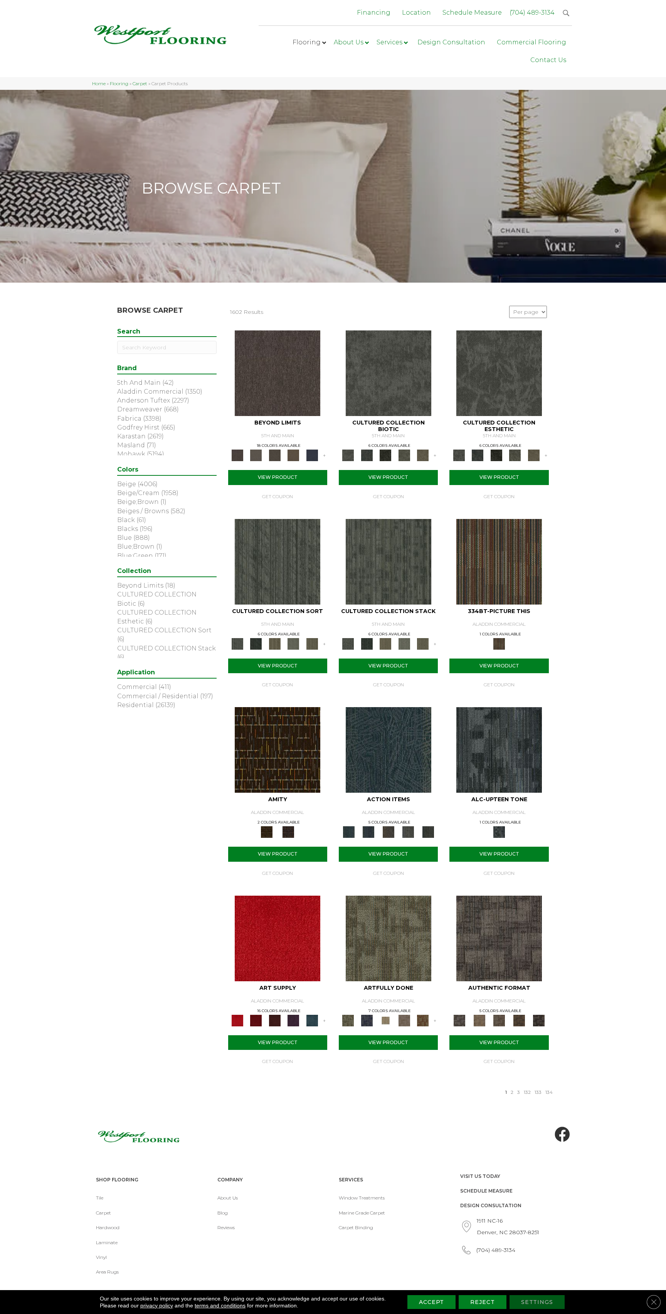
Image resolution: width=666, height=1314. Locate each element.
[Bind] (277, 561)
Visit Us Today (480, 1176)
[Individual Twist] (499, 1020)
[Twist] (312, 643)
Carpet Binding (356, 1227)
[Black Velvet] (288, 832)
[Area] (277, 373)
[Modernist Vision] (385, 1020)
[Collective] (385, 455)
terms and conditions (220, 1305)
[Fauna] (293, 455)
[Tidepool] (388, 749)
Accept (431, 1302)
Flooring (119, 83)
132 (527, 1092)
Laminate (107, 1242)
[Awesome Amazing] (404, 1020)
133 (538, 1092)
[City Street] (428, 832)
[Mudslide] (499, 561)
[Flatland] (312, 455)
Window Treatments (362, 1198)
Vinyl (101, 1257)
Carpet (140, 83)
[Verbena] (293, 1020)
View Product (278, 477)
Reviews (226, 1227)
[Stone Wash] (312, 1020)
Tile (99, 1198)
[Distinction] (423, 455)
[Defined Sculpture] (479, 1020)
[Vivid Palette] (423, 1020)
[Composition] (404, 455)
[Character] (366, 455)
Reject (482, 1302)
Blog (222, 1213)
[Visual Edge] (499, 938)
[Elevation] (274, 455)
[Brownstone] (388, 832)
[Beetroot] (274, 1020)
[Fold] (274, 643)
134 (549, 1092)
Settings (537, 1302)
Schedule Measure (486, 1191)
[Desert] (256, 455)
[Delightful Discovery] (388, 938)
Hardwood (107, 1227)
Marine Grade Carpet (362, 1213)
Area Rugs (107, 1272)
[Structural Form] (539, 1020)
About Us (227, 1198)
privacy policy (156, 1305)
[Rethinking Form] (519, 1020)
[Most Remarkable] (366, 1020)
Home (99, 83)
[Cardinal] (277, 938)
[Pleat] (293, 643)
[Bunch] (256, 643)
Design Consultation (490, 1205)
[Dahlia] (256, 1020)
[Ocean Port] (368, 832)
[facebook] (562, 1135)
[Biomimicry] (388, 373)
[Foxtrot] (499, 749)
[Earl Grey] (408, 832)
